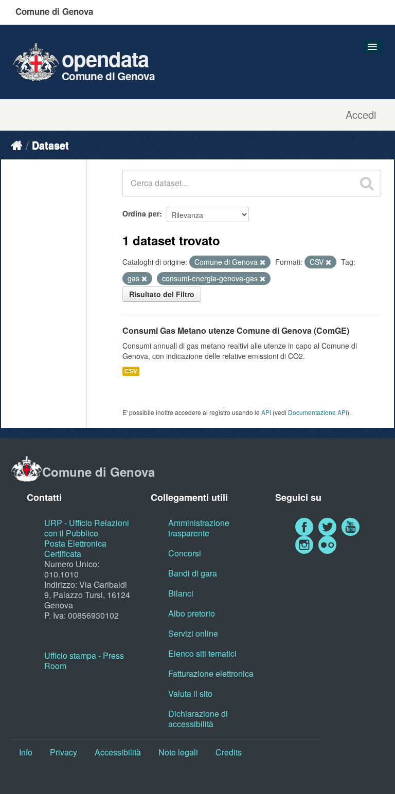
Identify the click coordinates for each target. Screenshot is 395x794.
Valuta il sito (190, 693)
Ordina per (140, 213)
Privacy (63, 752)
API (266, 412)
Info (25, 752)
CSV (130, 371)
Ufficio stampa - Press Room (84, 660)
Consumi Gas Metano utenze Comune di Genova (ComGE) (235, 330)
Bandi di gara (192, 573)
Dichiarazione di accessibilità (198, 719)
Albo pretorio (191, 613)
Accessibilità (118, 752)
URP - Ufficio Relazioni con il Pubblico (86, 528)
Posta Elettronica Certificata (75, 548)
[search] (366, 183)
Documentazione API (317, 412)
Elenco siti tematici (202, 653)
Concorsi (184, 553)
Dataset (50, 144)
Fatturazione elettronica (211, 673)
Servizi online (193, 633)
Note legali (178, 752)
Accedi (361, 114)
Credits (229, 752)
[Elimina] (262, 262)
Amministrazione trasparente (198, 528)
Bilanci (180, 593)
